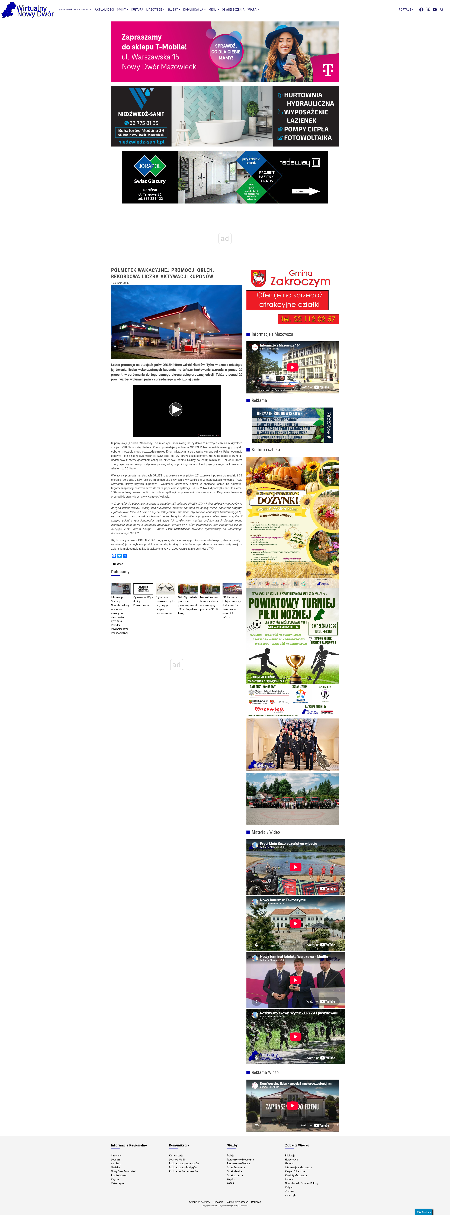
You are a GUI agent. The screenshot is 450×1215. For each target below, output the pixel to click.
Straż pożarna (235, 1175)
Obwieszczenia (233, 9)
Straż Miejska (234, 1171)
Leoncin (115, 1159)
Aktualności (104, 9)
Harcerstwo (291, 1159)
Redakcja (218, 1202)
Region (115, 1179)
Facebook (421, 9)
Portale (405, 9)
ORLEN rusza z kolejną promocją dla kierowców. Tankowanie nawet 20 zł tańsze (232, 607)
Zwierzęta (290, 1195)
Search (441, 9)
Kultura (137, 9)
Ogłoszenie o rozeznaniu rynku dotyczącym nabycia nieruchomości (165, 605)
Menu (213, 9)
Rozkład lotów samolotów (183, 1171)
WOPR (230, 1183)
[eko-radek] (292, 425)
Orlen (120, 563)
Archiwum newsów (199, 1202)
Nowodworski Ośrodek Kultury (301, 1183)
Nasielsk (115, 1167)
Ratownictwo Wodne (238, 1163)
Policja (230, 1155)
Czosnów (116, 1155)
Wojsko (231, 1179)
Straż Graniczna (236, 1167)
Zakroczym (117, 1183)
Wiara (252, 9)
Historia (289, 1163)
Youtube (435, 9)
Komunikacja (193, 9)
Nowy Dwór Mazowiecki (124, 1171)
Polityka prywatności (237, 1202)
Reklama (256, 1202)
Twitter (428, 9)
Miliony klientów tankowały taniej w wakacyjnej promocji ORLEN (209, 603)
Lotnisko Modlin (177, 1159)
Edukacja (290, 1155)
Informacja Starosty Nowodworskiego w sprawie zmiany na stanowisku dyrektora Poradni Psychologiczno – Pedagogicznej (121, 615)
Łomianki (116, 1163)
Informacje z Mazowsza (298, 1167)
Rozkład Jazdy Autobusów (184, 1163)
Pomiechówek (119, 1175)
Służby (173, 9)
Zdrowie (289, 1191)
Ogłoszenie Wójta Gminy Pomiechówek (143, 601)
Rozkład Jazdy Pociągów (183, 1167)
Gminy (121, 9)
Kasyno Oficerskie (295, 1171)
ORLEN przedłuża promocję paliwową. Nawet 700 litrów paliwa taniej (187, 605)
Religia (288, 1187)
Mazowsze (154, 9)
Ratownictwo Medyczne (240, 1159)
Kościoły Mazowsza (296, 1175)
